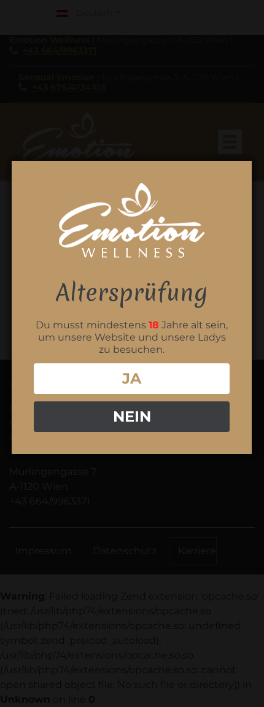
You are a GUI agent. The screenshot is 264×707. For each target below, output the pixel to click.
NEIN (132, 416)
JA (131, 378)
